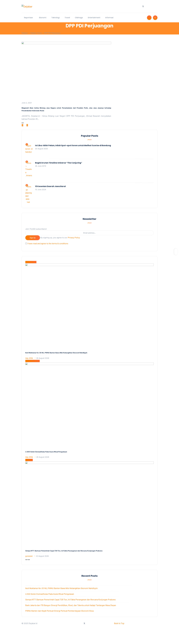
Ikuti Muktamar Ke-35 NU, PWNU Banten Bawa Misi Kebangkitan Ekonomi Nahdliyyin (56, 353)
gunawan (29, 556)
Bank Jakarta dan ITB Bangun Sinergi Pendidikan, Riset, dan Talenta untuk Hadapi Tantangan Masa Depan (70, 605)
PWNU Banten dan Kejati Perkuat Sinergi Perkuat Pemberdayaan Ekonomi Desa (59, 611)
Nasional (29, 460)
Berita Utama (30, 262)
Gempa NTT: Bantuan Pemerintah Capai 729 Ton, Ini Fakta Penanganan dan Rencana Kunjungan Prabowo (64, 551)
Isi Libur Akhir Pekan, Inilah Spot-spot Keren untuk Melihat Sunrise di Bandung (73, 145)
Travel (67, 17)
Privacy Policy (74, 237)
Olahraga (79, 17)
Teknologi (55, 17)
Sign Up (33, 238)
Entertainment (94, 17)
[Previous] (26, 559)
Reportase (28, 17)
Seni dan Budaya (32, 361)
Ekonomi (42, 17)
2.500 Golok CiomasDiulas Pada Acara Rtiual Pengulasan (46, 452)
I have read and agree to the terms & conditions (47, 243)
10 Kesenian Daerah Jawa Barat (50, 186)
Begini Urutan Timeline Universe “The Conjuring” (58, 163)
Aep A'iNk (29, 358)
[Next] (29, 559)
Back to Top (119, 623)
